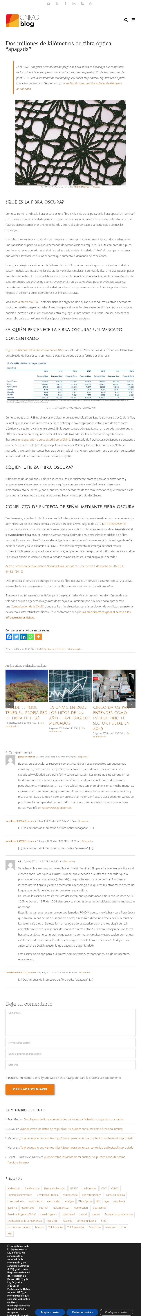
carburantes (90, 1188)
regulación (52, 1220)
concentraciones (91, 1195)
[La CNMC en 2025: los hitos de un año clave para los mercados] (70, 686)
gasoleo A (119, 1201)
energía (69, 1201)
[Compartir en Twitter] (16, 637)
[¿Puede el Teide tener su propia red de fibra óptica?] (27, 686)
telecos (39, 1227)
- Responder (82, 756)
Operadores (99, 1207)
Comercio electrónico (20, 1195)
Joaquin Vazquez (26, 756)
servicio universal (86, 1220)
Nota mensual (61, 1207)
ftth (98, 1201)
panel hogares (49, 1214)
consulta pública (115, 1195)
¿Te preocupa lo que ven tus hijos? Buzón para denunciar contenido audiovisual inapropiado (76, 1138)
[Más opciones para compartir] (38, 637)
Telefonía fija (55, 1227)
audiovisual (14, 1188)
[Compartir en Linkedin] (23, 637)
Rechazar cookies (82, 1312)
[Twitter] (16, 637)
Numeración (81, 1207)
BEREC (74, 1188)
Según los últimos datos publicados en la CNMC (35, 350)
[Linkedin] (23, 637)
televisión (110, 1227)
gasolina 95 (27, 1207)
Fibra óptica (85, 1201)
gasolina (12, 1207)
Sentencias (49, 649)
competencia (70, 1195)
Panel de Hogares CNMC (22, 1214)
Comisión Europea (47, 1195)
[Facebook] (9, 637)
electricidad (53, 1201)
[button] (10, 704)
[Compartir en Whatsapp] (30, 637)
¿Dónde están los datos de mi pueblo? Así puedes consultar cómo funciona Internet (71, 1129)
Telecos (60, 649)
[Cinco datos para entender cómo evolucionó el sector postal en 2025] (114, 686)
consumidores (16, 1201)
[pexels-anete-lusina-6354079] (70, 101)
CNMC (40, 649)
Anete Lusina (81, 187)
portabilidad (68, 1214)
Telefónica (95, 1227)
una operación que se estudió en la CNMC (44, 439)
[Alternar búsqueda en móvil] (126, 20)
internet (43, 1207)
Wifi (10, 1233)
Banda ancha (32, 1188)
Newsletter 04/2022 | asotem (21, 820)
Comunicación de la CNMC (27, 606)
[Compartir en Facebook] (9, 637)
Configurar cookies (116, 1312)
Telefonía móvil (75, 1227)
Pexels (96, 187)
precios (95, 1214)
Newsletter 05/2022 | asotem (21, 841)
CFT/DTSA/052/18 (114, 523)
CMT (103, 1188)
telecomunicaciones (19, 1227)
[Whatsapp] (30, 637)
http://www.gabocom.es (57, 807)
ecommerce (35, 1201)
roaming (67, 1220)
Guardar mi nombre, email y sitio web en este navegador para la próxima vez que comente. (65, 1077)
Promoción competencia (119, 1214)
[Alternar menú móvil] (133, 20)
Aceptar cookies (50, 1312)
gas (107, 1201)
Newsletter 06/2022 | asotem (21, 972)
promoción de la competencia (25, 1220)
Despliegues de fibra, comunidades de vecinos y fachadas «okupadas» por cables (74, 1119)
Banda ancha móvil (55, 1188)
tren (123, 1227)
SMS (103, 1220)
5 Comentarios (74, 649)
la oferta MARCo (28, 302)
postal (83, 1214)
